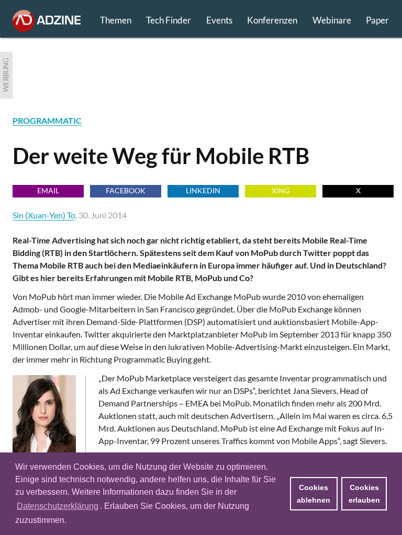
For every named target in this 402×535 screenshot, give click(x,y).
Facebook (126, 190)
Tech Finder (168, 20)
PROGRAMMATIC (47, 120)
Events (219, 20)
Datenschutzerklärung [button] (57, 506)
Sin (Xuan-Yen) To (44, 215)
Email (48, 190)
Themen (115, 20)
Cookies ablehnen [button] (313, 493)
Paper (377, 20)
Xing (280, 190)
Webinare (331, 20)
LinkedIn (203, 190)
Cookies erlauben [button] (364, 493)
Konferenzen (272, 20)
